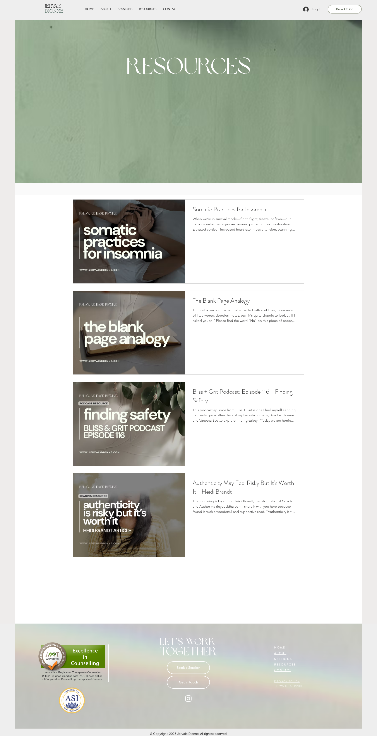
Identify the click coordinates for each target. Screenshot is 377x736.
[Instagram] (188, 698)
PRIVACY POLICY (287, 681)
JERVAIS (53, 6)
